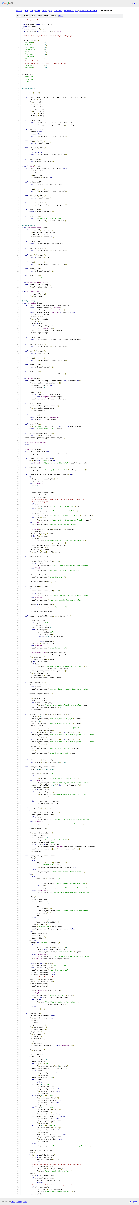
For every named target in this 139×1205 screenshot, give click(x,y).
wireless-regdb (71, 10)
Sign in (134, 3)
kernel (19, 10)
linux (37, 10)
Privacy (19, 1202)
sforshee (58, 10)
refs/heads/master (88, 10)
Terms (25, 1202)
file (61, 16)
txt (130, 1202)
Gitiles (13, 1202)
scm (31, 10)
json (135, 1202)
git (50, 10)
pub (26, 10)
